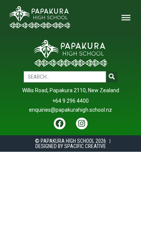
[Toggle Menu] (125, 17)
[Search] (111, 76)
